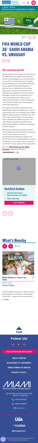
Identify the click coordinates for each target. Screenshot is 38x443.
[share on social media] (8, 60)
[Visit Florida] (19, 425)
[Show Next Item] (34, 37)
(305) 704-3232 (13, 198)
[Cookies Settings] (3, 439)
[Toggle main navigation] (33, 3)
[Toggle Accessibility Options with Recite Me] (28, 3)
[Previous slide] (4, 246)
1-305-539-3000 (21, 399)
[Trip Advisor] (19, 431)
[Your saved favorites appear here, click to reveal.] (24, 3)
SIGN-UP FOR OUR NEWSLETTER (19, 352)
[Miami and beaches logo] (19, 385)
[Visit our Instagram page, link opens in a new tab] (13, 344)
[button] (32, 253)
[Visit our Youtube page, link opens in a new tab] (24, 344)
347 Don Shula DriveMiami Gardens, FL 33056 (17, 194)
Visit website (19, 203)
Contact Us (20, 408)
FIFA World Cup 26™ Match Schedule (16, 148)
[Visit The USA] (19, 419)
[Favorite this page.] (3, 60)
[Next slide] (10, 246)
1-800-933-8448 (20, 404)
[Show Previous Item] (29, 37)
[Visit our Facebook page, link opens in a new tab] (18, 344)
